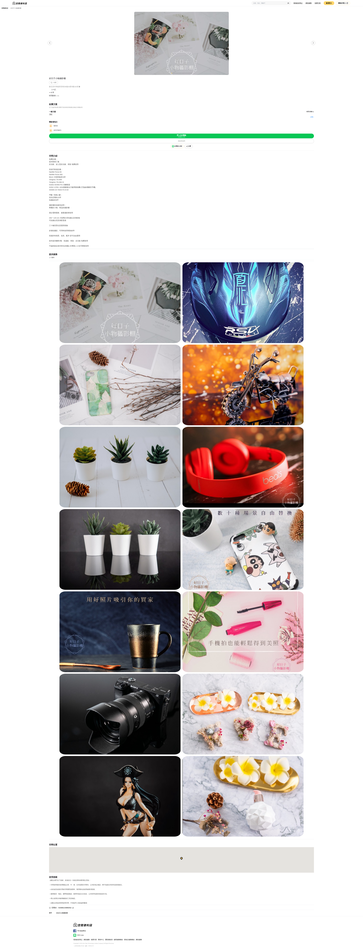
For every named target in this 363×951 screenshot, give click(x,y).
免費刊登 (318, 3)
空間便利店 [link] (5, 8)
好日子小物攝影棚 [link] (16, 8)
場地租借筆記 (297, 3)
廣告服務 (309, 3)
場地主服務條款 (129, 939)
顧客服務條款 (118, 939)
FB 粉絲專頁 (81, 931)
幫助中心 (101, 939)
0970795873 (57, 130)
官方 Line (80, 935)
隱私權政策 (109, 939)
